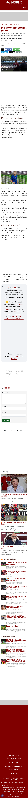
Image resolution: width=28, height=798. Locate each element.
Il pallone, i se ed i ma (12, 626)
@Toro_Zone (17, 316)
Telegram (5, 52)
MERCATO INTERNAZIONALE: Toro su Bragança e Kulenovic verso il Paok (15, 651)
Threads (13, 52)
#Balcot (7, 309)
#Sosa (21, 304)
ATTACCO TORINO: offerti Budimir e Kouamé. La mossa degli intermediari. (16, 661)
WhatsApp (17, 49)
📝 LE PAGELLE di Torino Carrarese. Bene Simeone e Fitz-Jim (15, 579)
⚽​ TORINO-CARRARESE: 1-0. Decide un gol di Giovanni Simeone (16, 587)
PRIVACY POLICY (14, 759)
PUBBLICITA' (14, 755)
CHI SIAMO (14, 773)
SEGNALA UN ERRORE (14, 766)
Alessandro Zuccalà (7, 44)
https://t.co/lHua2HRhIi (14, 319)
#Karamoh (18, 311)
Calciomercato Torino (12, 24)
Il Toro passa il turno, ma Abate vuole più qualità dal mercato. (16, 572)
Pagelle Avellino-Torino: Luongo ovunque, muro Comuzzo (14, 607)
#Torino (15, 287)
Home (3, 24)
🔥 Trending (4, 472)
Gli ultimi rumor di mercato (8, 636)
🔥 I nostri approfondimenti (8, 559)
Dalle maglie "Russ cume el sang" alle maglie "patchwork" (16, 597)
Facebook (9, 49)
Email (19, 52)
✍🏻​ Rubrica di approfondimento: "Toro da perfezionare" (16, 563)
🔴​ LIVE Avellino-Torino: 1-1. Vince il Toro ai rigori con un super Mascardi (16, 617)
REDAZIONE (14, 770)
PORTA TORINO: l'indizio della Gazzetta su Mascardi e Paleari (16, 641)
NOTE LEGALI (14, 762)
